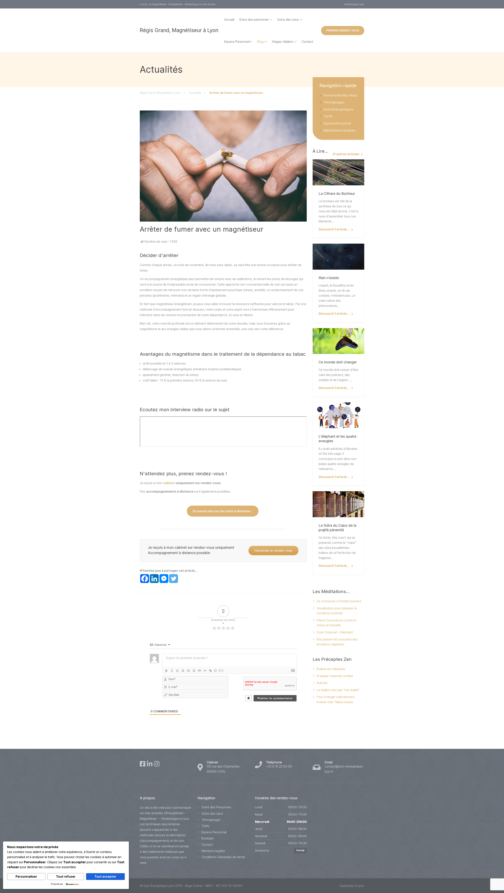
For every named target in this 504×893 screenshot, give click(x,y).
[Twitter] (173, 578)
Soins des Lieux (212, 813)
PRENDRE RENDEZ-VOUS (342, 30)
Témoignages (334, 102)
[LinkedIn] (149, 764)
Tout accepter (105, 876)
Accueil (229, 19)
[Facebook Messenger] (163, 578)
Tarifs (328, 116)
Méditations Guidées (339, 130)
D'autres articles (346, 154)
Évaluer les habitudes (331, 669)
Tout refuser (66, 876)
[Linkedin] (154, 578)
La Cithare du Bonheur (337, 193)
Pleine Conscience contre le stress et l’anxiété (336, 622)
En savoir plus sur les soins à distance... (223, 511)
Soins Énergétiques (338, 109)
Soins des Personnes (216, 807)
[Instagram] (156, 764)
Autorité (322, 683)
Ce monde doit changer (338, 362)
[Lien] (210, 670)
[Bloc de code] (205, 670)
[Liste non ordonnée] (194, 670)
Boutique (207, 838)
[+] (221, 670)
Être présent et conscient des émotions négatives (337, 641)
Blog (260, 42)
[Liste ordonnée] (188, 670)
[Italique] (172, 670)
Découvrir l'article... (334, 229)
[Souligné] (177, 670)
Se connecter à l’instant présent (339, 601)
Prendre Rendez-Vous (340, 95)
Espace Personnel (236, 42)
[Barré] (183, 670)
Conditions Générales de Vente (223, 857)
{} (215, 670)
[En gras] (166, 670)
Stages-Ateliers (282, 42)
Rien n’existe (329, 278)
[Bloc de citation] (199, 670)
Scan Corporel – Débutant (335, 632)
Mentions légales (213, 851)
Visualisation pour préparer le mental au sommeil (337, 610)
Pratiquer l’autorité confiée (335, 676)
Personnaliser (26, 876)
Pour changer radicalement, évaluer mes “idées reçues (336, 699)
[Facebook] (144, 578)
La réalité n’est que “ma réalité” (338, 690)
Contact (307, 42)
